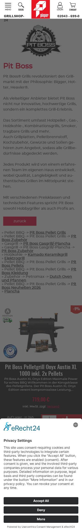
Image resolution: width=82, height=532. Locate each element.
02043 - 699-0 (68, 16)
